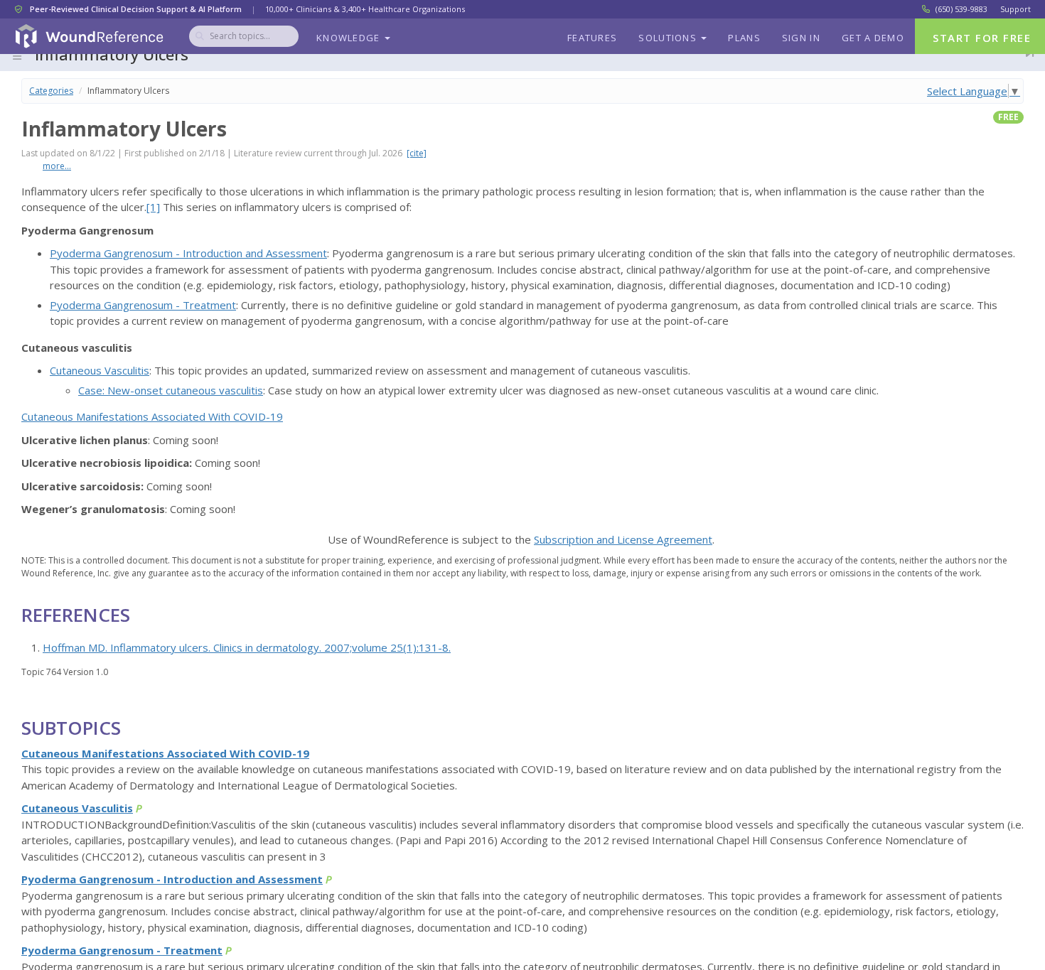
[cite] (417, 153)
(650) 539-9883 (961, 9)
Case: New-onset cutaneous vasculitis (170, 390)
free (1008, 117)
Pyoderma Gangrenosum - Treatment (143, 305)
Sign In (801, 37)
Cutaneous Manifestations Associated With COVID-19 (152, 416)
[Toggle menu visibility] (17, 56)
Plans (744, 37)
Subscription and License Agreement (623, 539)
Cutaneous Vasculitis (99, 370)
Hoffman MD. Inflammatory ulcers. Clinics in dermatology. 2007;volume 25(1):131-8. (247, 647)
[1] (153, 207)
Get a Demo (873, 37)
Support (1015, 9)
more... (57, 166)
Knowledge (349, 37)
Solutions (669, 37)
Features (592, 37)
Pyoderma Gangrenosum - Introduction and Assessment (188, 253)
